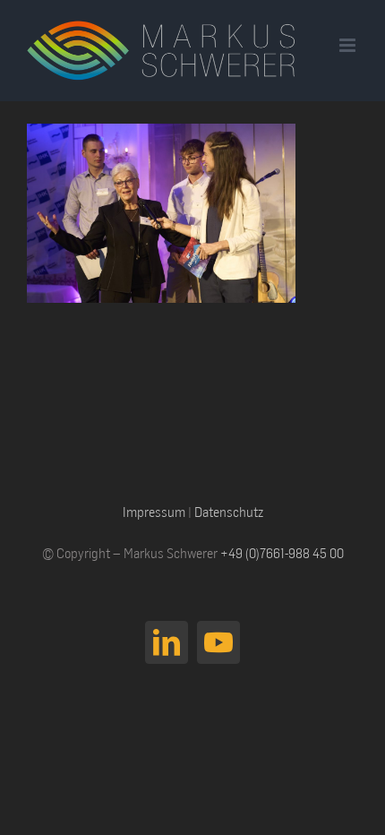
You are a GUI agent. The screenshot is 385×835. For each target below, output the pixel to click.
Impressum (154, 512)
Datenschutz (228, 512)
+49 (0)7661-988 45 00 (282, 553)
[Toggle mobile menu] (348, 45)
